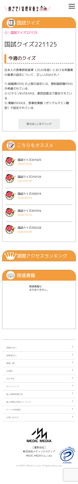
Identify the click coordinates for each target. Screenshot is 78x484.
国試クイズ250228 (29, 228)
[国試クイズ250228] (10, 235)
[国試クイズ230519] (10, 201)
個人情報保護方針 (14, 394)
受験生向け (11, 347)
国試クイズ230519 (29, 194)
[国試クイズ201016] (10, 218)
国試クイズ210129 (29, 177)
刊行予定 (10, 378)
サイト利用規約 (13, 409)
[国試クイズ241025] (10, 167)
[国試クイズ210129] (10, 184)
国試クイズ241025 (29, 160)
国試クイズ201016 (29, 211)
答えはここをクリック (39, 124)
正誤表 (9, 370)
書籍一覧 (10, 363)
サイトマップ (12, 386)
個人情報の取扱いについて (18, 401)
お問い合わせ (12, 417)
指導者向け (11, 355)
